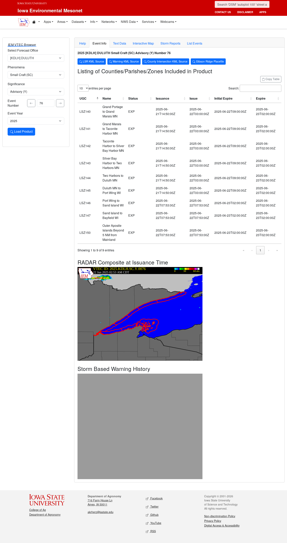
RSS (153, 531)
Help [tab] (82, 43)
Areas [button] (61, 21)
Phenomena (16, 67)
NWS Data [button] (128, 21)
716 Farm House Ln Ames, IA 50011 (100, 502)
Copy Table (272, 79)
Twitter (154, 506)
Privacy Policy (212, 521)
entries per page (100, 88)
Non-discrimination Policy (219, 516)
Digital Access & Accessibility (222, 525)
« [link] (243, 250)
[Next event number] (60, 103)
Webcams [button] (167, 21)
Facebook (156, 498)
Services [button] (148, 21)
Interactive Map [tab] (143, 43)
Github (154, 515)
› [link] (268, 250)
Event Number (13, 103)
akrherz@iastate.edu (100, 512)
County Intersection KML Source (167, 61)
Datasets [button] (78, 21)
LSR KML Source (93, 61)
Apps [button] (47, 21)
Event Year (15, 113)
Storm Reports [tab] (170, 43)
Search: (233, 88)
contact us (223, 12)
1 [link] (260, 250)
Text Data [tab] (119, 43)
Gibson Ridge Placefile (209, 61)
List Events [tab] (194, 43)
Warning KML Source (125, 61)
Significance (16, 84)
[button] (36, 22)
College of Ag (37, 510)
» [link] (277, 250)
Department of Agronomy (45, 514)
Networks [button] (108, 21)
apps (262, 12)
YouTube (155, 523)
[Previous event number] (31, 103)
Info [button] (92, 21)
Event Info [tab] (99, 43)
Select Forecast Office (23, 50)
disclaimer (245, 12)
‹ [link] (251, 250)
